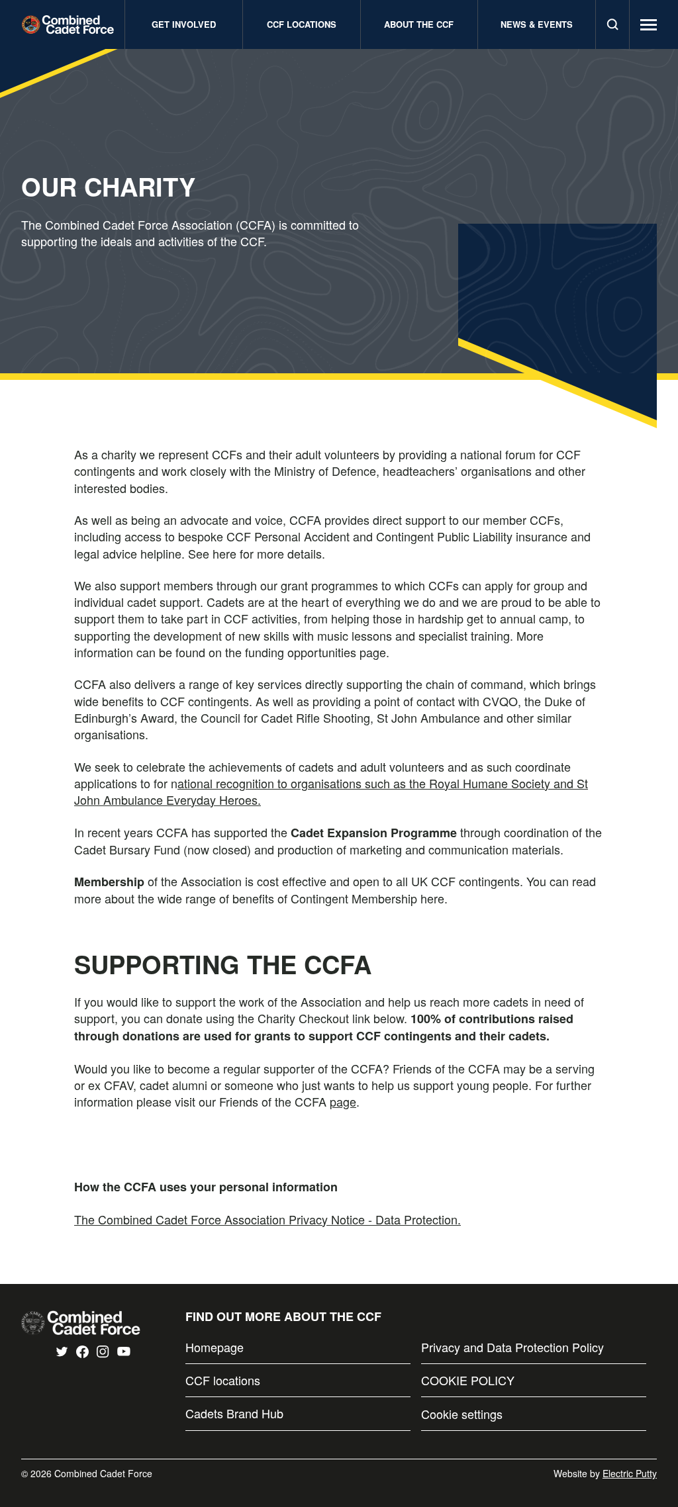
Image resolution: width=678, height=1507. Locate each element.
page (343, 1101)
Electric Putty (630, 1473)
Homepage (214, 1347)
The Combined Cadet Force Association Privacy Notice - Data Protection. (267, 1219)
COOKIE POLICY (467, 1380)
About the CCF (419, 24)
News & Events (537, 24)
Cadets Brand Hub (234, 1413)
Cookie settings (462, 1413)
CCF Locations (301, 24)
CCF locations (222, 1380)
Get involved (184, 24)
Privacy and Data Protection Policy (512, 1347)
